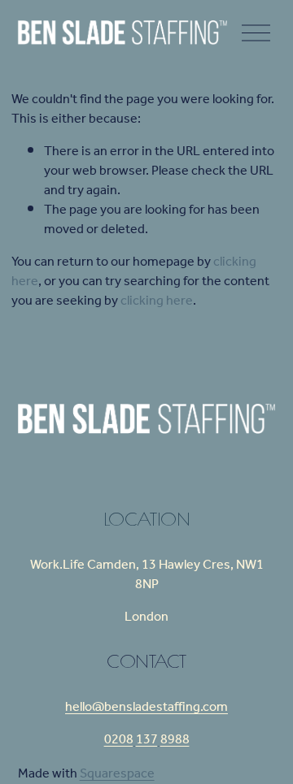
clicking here (156, 301)
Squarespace (117, 774)
